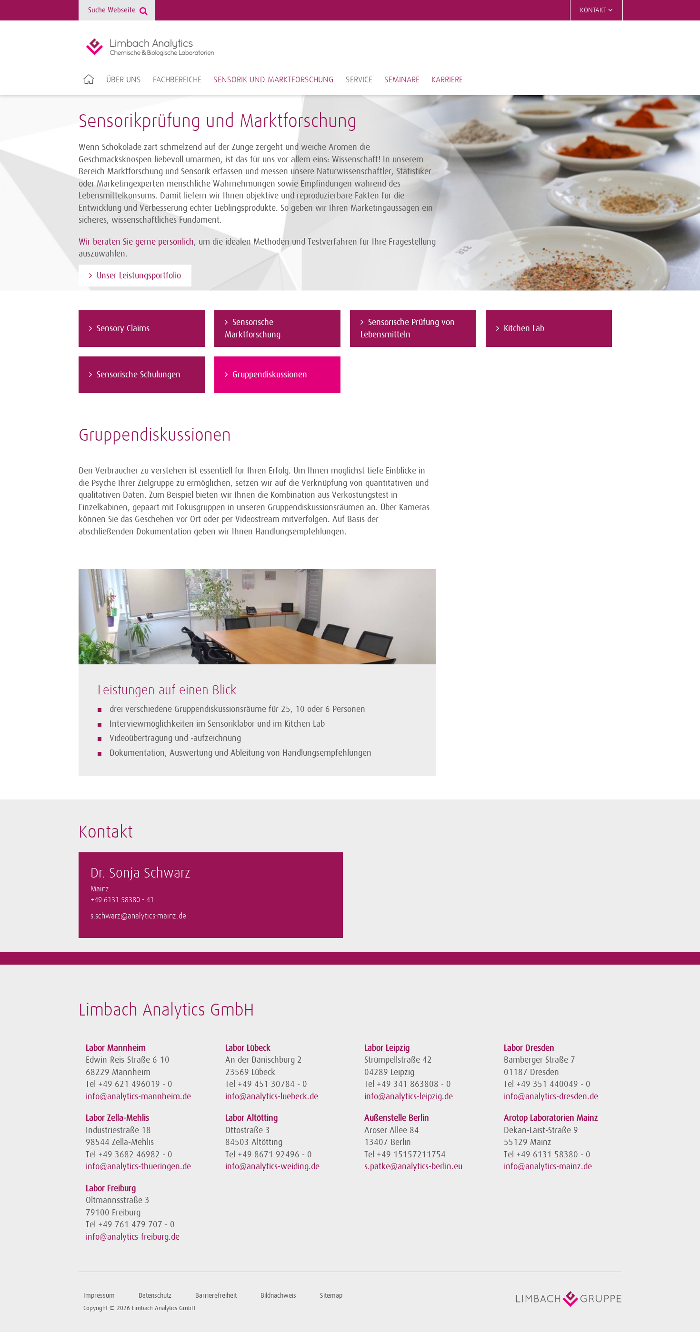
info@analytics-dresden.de (551, 1096)
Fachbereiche (177, 80)
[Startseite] (150, 47)
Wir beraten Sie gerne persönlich (136, 242)
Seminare (402, 80)
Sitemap (331, 1296)
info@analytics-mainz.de (548, 1166)
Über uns (123, 80)
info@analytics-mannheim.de (138, 1096)
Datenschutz (155, 1296)
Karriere (447, 80)
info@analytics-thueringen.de (138, 1166)
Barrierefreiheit (216, 1296)
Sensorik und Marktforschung (273, 80)
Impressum (99, 1296)
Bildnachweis (278, 1296)
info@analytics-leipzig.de (408, 1096)
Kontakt (594, 10)
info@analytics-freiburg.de (133, 1237)
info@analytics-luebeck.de (271, 1096)
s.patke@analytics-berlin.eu (413, 1166)
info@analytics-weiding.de (272, 1166)
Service (359, 80)
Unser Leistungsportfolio (139, 275)
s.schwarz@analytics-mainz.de (138, 916)
